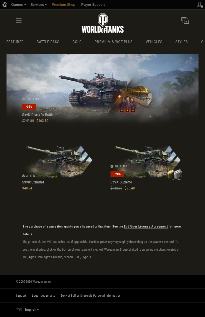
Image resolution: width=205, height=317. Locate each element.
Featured (15, 42)
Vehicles (154, 42)
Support (21, 295)
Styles (182, 42)
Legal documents (43, 295)
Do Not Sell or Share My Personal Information (90, 295)
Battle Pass (48, 42)
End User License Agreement (146, 226)
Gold (77, 42)
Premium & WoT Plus (114, 42)
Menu (19, 22)
